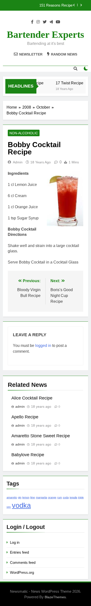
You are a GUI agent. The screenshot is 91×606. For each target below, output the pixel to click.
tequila (73, 497)
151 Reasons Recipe (56, 5)
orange (52, 497)
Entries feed (19, 552)
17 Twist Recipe (69, 83)
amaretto (12, 497)
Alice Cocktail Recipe (31, 398)
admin (18, 162)
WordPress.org (22, 572)
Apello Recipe (24, 417)
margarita (41, 497)
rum (59, 497)
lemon (25, 497)
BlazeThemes (55, 597)
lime (32, 497)
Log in (14, 542)
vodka (21, 505)
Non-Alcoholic (23, 133)
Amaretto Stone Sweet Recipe (40, 435)
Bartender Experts (45, 34)
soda (66, 497)
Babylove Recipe (27, 454)
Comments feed (22, 562)
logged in (43, 345)
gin (19, 497)
